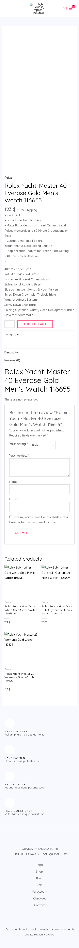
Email (13, 499)
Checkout (39, 898)
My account (39, 891)
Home (40, 865)
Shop (39, 871)
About (39, 878)
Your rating (18, 444)
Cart (39, 885)
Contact (39, 905)
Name (14, 482)
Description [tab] (11, 352)
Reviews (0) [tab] (12, 360)
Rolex (8, 178)
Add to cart (35, 324)
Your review (19, 455)
